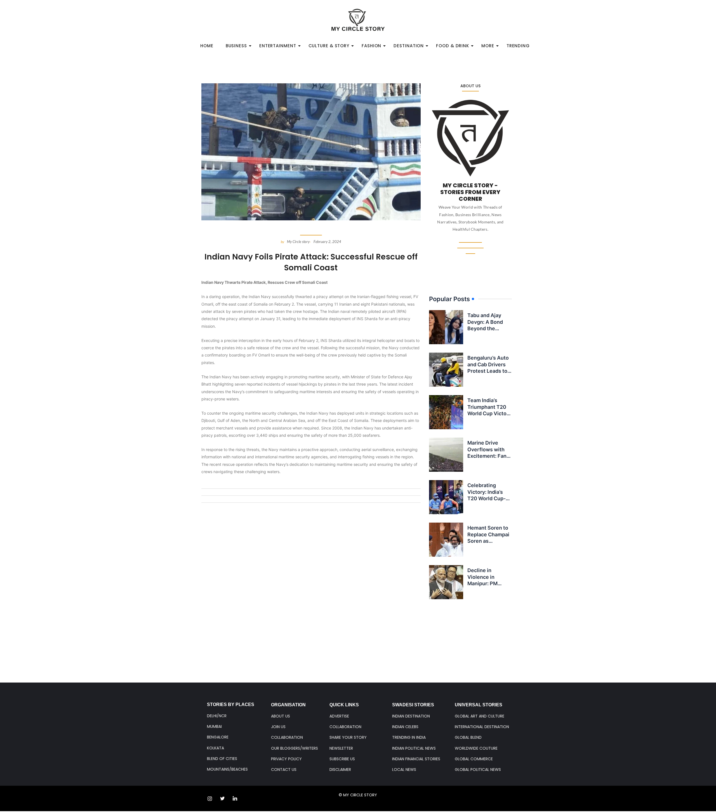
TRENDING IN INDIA (409, 737)
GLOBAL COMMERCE (474, 759)
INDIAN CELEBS (405, 727)
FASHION (371, 46)
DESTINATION (409, 46)
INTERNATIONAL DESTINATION (482, 727)
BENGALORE (218, 737)
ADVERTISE (339, 716)
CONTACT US (283, 769)
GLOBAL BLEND (468, 737)
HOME (206, 46)
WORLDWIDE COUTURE (476, 748)
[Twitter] (222, 798)
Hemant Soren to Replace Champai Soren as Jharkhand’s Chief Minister (489, 541)
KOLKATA (215, 748)
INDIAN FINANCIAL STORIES (416, 759)
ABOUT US (280, 716)
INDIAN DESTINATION (411, 716)
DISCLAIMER (340, 769)
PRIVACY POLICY (286, 759)
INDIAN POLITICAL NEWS (414, 748)
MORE (487, 46)
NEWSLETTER (341, 748)
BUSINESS (236, 46)
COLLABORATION (287, 737)
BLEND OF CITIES (222, 758)
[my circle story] (358, 19)
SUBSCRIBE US (342, 759)
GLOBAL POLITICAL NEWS (478, 769)
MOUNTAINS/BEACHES (227, 769)
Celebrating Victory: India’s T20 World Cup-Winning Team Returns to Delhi (487, 498)
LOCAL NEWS (404, 769)
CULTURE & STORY (329, 46)
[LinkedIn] (235, 798)
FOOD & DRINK (452, 46)
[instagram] (210, 798)
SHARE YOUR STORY (348, 737)
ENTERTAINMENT (277, 46)
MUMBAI (214, 726)
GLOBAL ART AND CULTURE (479, 716)
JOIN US (278, 727)
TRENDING (518, 46)
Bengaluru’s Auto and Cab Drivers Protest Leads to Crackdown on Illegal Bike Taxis (488, 371)
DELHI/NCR (217, 716)
